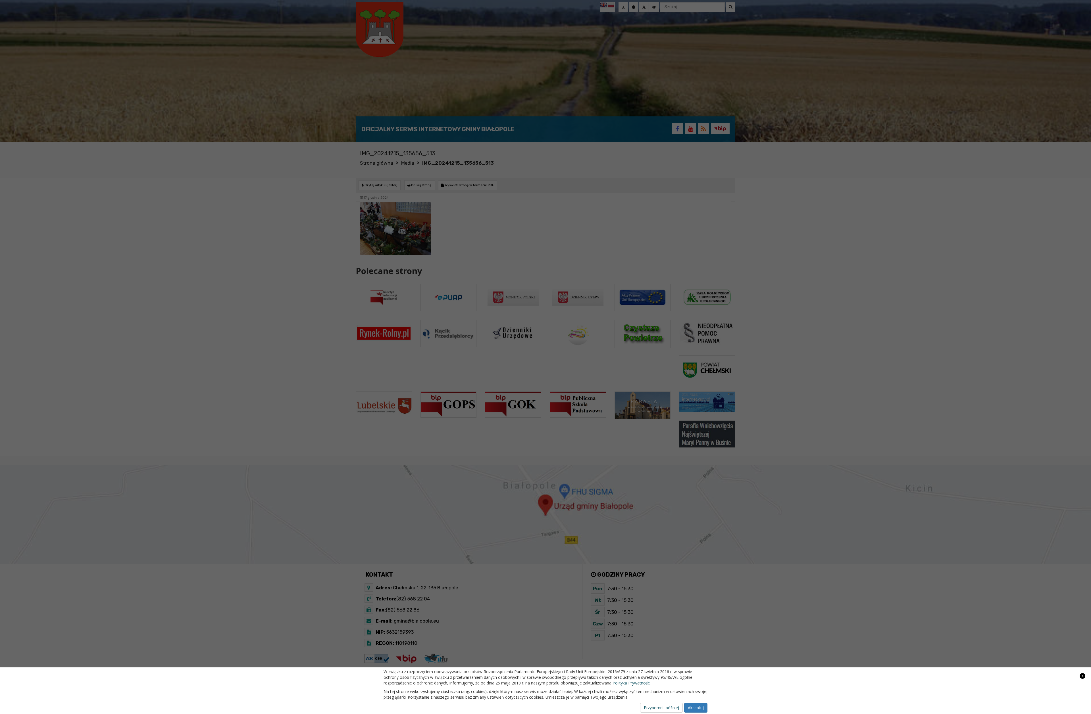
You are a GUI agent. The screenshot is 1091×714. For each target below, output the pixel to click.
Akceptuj (696, 707)
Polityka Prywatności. (632, 683)
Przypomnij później (661, 707)
